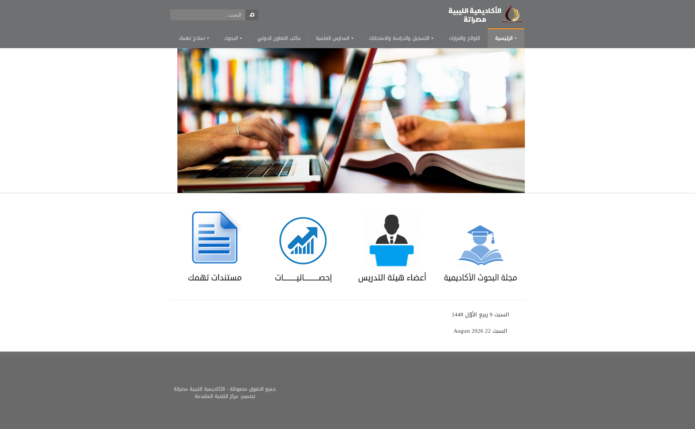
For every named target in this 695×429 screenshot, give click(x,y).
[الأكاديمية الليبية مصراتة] (485, 14)
